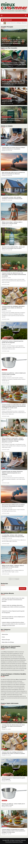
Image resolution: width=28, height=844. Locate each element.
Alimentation (4, 38)
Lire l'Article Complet (5, 284)
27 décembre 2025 (10, 66)
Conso (3, 144)
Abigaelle (4, 66)
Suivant (17, 578)
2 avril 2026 (9, 344)
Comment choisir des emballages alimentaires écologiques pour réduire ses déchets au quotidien (14, 41)
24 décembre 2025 (10, 84)
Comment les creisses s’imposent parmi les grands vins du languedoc (13, 611)
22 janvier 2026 (9, 249)
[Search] (26, 15)
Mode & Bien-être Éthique (6, 61)
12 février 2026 (9, 200)
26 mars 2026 (9, 376)
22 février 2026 (9, 442)
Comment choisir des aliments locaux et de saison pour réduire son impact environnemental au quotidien (14, 275)
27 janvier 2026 (9, 568)
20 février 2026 (9, 150)
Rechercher (4, 583)
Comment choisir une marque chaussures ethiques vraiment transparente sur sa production (12, 473)
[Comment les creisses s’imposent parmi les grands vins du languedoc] (14, 330)
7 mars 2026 (9, 409)
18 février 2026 (9, 175)
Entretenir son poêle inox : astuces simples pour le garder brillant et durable (13, 617)
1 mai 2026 (9, 277)
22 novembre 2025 (10, 103)
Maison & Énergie (6, 639)
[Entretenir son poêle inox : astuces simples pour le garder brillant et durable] (14, 362)
